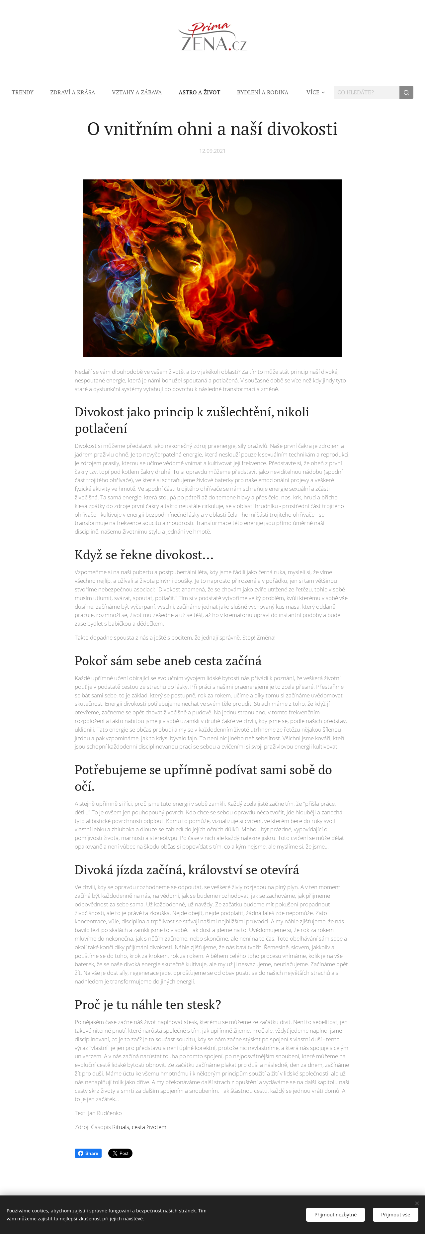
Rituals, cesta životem (139, 1127)
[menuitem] (27, 92)
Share (91, 1153)
